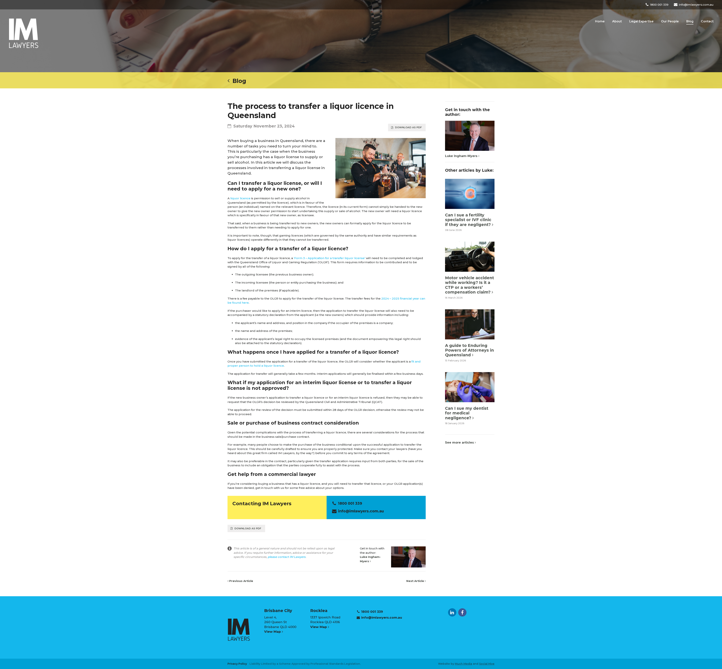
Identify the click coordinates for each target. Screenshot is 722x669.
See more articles (460, 442)
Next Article (415, 581)
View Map (273, 631)
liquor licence (240, 198)
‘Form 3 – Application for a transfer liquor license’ (329, 258)
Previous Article (240, 581)
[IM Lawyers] (23, 33)
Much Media (463, 663)
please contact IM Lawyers (287, 557)
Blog (238, 80)
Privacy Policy (237, 663)
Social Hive (486, 663)
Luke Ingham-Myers (461, 156)
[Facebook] (462, 612)
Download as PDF (408, 127)
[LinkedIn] (452, 612)
